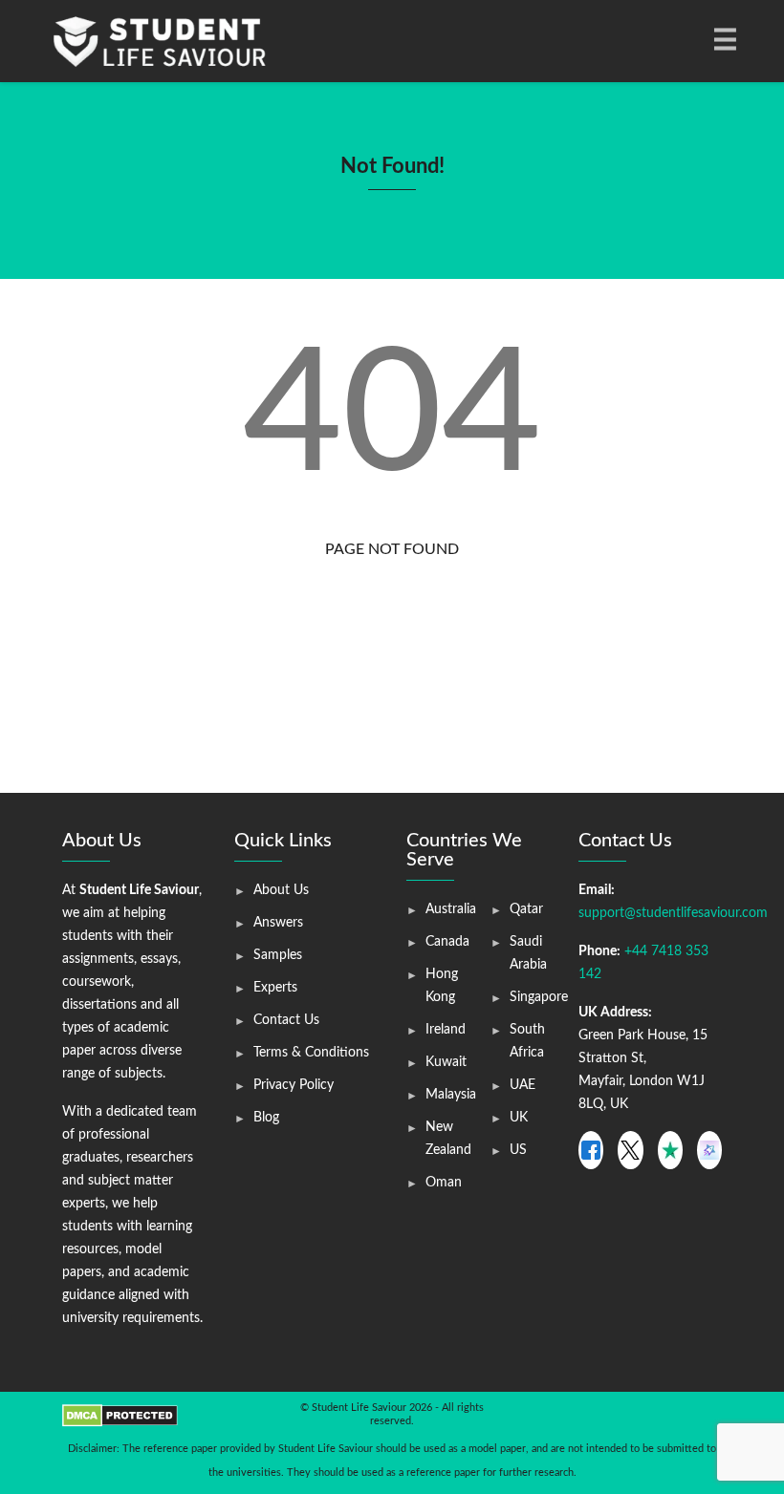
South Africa (527, 1041)
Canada (447, 942)
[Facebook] (590, 1150)
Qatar (526, 909)
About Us (281, 890)
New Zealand (448, 1138)
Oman (443, 1182)
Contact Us (286, 1020)
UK (519, 1117)
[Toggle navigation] (723, 41)
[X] (630, 1150)
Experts (275, 987)
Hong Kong (441, 986)
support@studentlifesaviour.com (673, 913)
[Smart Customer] (709, 1150)
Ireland (445, 1029)
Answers (278, 922)
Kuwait (446, 1062)
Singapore (539, 997)
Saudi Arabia (528, 953)
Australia (450, 909)
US (518, 1150)
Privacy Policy (293, 1085)
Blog (266, 1117)
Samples (277, 955)
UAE (522, 1085)
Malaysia (450, 1094)
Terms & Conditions (311, 1052)
